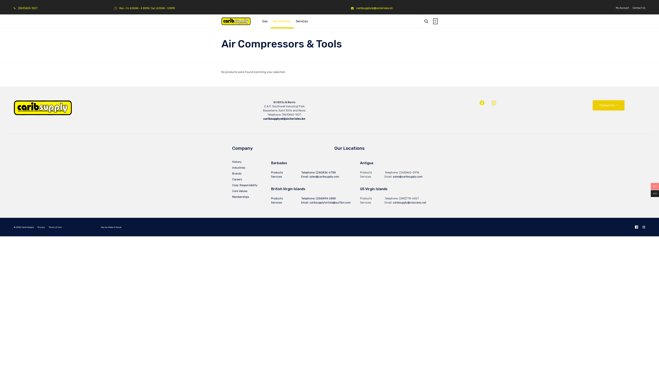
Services (302, 21)
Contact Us (639, 8)
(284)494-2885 (326, 198)
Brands (236, 173)
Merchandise (282, 21)
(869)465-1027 (28, 8)
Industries (238, 167)
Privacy (41, 227)
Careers (237, 179)
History (236, 162)
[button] (609, 105)
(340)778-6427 (409, 198)
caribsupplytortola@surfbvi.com (330, 202)
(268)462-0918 (409, 172)
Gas (265, 21)
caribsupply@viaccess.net (409, 202)
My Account (622, 8)
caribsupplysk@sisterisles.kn (374, 8)
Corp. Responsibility (244, 185)
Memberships (240, 197)
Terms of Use (55, 227)
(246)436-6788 (326, 172)
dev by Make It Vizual (110, 227)
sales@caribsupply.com (408, 176)
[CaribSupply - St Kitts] (236, 21)
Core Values (239, 191)
